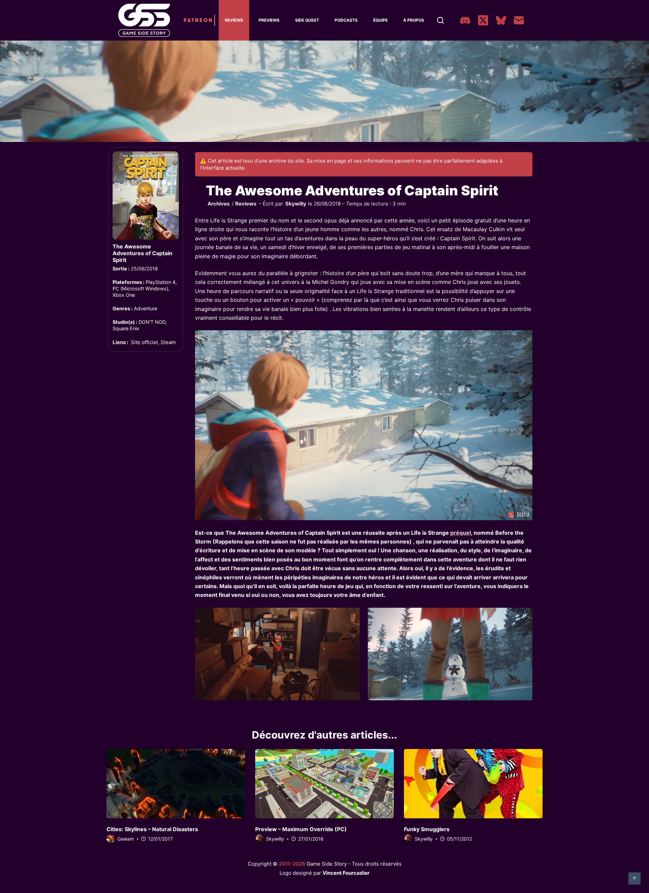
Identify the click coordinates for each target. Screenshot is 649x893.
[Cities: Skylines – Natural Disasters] (175, 783)
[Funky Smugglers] (473, 783)
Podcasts (346, 20)
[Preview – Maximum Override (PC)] (324, 783)
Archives (219, 203)
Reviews (234, 20)
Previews (269, 20)
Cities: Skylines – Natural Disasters (152, 829)
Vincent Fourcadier (345, 873)
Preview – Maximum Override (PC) (301, 829)
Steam (168, 342)
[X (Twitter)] (483, 20)
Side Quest (307, 20)
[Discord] (465, 20)
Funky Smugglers (427, 829)
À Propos (413, 20)
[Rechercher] (440, 20)
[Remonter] (634, 878)
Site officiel (144, 342)
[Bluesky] (501, 20)
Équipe (380, 20)
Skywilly (295, 203)
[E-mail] (519, 20)
